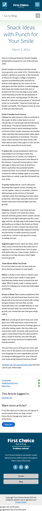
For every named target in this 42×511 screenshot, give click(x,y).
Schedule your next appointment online (17, 365)
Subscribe (8, 424)
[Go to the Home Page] (21, 5)
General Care (7, 397)
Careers (21, 476)
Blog (21, 482)
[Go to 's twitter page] (26, 467)
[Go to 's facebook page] (15, 467)
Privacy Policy (20, 502)
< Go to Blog (9, 15)
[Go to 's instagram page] (21, 467)
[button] (38, 15)
